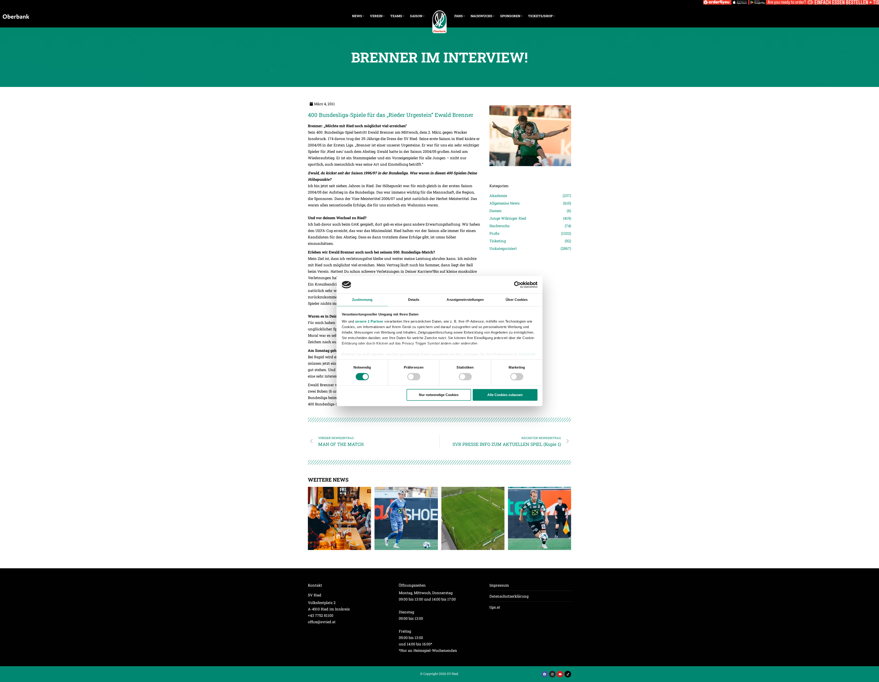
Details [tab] (413, 300)
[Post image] (530, 172)
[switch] (413, 376)
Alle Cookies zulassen (505, 395)
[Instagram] (552, 674)
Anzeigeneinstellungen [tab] (465, 300)
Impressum (499, 585)
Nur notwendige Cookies (438, 395)
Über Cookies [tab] (517, 300)
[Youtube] (560, 674)
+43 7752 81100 (320, 615)
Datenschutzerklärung (509, 596)
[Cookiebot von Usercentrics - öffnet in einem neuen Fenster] (517, 284)
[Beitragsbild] (339, 518)
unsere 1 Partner (369, 321)
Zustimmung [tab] (362, 300)
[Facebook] (544, 674)
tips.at (494, 607)
